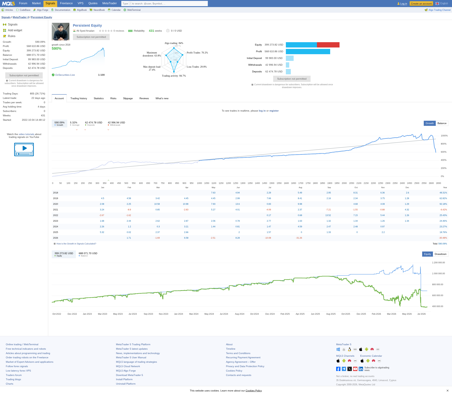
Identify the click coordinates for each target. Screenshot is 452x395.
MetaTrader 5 (343, 344)
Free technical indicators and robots (26, 348)
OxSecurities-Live (65, 74)
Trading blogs (13, 379)
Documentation (62, 10)
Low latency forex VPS (18, 370)
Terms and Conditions (238, 353)
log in (262, 110)
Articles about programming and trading (28, 353)
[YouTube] (355, 369)
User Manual (131, 357)
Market (36, 3)
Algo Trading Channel (440, 10)
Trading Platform (133, 344)
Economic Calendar (371, 355)
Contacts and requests (238, 375)
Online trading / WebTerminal (22, 344)
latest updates (132, 348)
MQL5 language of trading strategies (136, 361)
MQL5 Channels (345, 355)
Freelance (66, 3)
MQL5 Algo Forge (126, 370)
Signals (50, 3)
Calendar (116, 10)
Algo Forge (42, 10)
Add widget (15, 30)
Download (129, 375)
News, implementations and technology (138, 353)
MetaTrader (109, 3)
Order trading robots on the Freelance (27, 357)
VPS (81, 3)
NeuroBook (99, 10)
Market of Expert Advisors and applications (29, 361)
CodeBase (25, 10)
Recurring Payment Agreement (243, 357)
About (229, 344)
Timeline (230, 348)
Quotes (92, 3)
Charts (9, 383)
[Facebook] (338, 369)
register (274, 110)
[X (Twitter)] (349, 369)
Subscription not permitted (24, 75)
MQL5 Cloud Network (128, 366)
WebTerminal (134, 10)
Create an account (421, 3)
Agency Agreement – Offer (241, 361)
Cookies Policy (234, 370)
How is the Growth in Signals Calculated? (76, 244)
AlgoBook (82, 10)
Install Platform (124, 379)
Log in (403, 3)
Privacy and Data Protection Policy (245, 366)
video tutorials (26, 134)
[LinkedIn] (361, 369)
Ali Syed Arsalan (85, 30)
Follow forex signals (17, 366)
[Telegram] (344, 369)
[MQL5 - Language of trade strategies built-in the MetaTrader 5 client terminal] (8, 4)
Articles (9, 10)
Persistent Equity (41, 17)
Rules (11, 36)
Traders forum (14, 375)
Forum (23, 3)
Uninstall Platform (126, 383)
